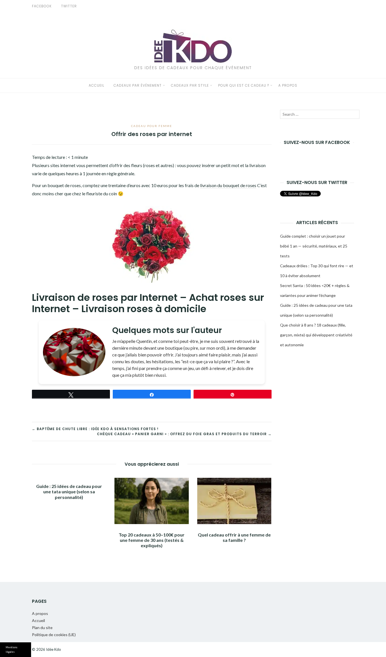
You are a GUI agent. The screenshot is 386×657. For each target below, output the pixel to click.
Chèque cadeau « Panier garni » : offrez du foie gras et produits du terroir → (184, 434)
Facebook (42, 6)
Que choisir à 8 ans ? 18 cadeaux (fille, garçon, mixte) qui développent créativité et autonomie (316, 335)
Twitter (69, 6)
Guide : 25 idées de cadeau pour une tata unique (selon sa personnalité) (69, 491)
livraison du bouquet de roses (228, 185)
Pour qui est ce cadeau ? (243, 85)
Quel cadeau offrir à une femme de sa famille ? (234, 537)
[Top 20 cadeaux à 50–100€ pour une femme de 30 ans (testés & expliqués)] (151, 501)
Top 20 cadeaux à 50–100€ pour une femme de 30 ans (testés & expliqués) (152, 540)
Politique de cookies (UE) (54, 634)
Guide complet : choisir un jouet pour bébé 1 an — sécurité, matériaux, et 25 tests (313, 246)
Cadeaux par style (190, 85)
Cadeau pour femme (151, 126)
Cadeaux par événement (138, 85)
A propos (287, 85)
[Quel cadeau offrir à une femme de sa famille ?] (234, 501)
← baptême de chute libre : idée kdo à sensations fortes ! (95, 428)
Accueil (96, 85)
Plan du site (42, 627)
